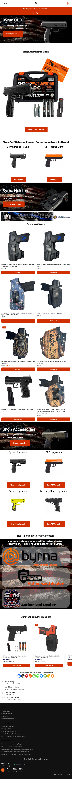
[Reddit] (30, 676)
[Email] (45, 676)
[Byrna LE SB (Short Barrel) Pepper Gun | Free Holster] (18, 390)
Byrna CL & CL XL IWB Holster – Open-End (49, 313)
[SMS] (34, 676)
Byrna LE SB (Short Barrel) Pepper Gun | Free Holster (17, 409)
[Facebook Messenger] (41, 676)
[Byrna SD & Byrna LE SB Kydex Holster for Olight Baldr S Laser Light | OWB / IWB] (18, 245)
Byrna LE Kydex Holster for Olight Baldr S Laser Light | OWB (53, 265)
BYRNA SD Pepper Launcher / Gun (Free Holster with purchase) (15, 656)
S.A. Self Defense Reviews (36, 759)
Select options (18, 419)
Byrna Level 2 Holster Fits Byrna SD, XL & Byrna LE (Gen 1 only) (47, 656)
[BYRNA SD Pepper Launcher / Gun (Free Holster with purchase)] (16, 638)
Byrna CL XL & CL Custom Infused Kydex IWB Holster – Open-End (18, 362)
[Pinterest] (26, 676)
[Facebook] (19, 676)
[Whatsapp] (37, 676)
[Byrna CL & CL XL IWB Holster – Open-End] (53, 294)
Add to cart (18, 272)
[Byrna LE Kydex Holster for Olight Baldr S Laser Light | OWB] (53, 245)
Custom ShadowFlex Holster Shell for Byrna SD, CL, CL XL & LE (52, 362)
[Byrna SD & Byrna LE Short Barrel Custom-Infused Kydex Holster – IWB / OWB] (18, 294)
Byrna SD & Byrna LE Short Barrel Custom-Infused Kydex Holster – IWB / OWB (16, 314)
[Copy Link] (48, 676)
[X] (23, 676)
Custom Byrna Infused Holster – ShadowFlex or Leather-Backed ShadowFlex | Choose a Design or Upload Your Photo (52, 411)
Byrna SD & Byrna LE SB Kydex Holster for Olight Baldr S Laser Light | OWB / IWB (17, 265)
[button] (68, 3)
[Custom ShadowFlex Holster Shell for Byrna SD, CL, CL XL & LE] (53, 342)
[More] (52, 676)
